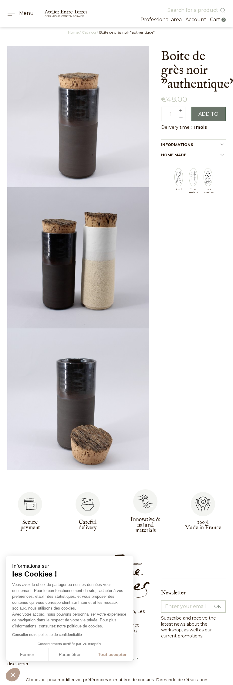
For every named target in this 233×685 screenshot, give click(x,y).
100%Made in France (203, 525)
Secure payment (30, 525)
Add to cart (208, 116)
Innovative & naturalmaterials (145, 525)
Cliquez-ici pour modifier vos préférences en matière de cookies (90, 679)
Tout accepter (112, 654)
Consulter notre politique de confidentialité (47, 635)
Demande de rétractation (181, 679)
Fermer (27, 654)
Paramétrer (70, 654)
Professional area (161, 19)
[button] (12, 674)
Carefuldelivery (88, 525)
